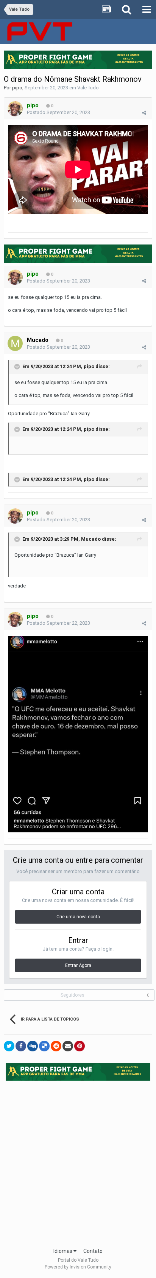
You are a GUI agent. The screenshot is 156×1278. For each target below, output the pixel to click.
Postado (58, 112)
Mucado (37, 340)
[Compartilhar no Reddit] (56, 1046)
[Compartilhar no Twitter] (9, 1046)
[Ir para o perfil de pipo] (15, 108)
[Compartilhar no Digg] (32, 1046)
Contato (93, 1251)
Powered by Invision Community (78, 1267)
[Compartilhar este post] (144, 113)
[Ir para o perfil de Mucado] (15, 343)
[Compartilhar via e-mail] (67, 1046)
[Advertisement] (78, 1161)
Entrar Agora (78, 965)
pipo (17, 87)
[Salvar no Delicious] (44, 1046)
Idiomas (63, 1251)
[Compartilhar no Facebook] (21, 1046)
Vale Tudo (88, 87)
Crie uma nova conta (78, 916)
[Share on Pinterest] (79, 1046)
